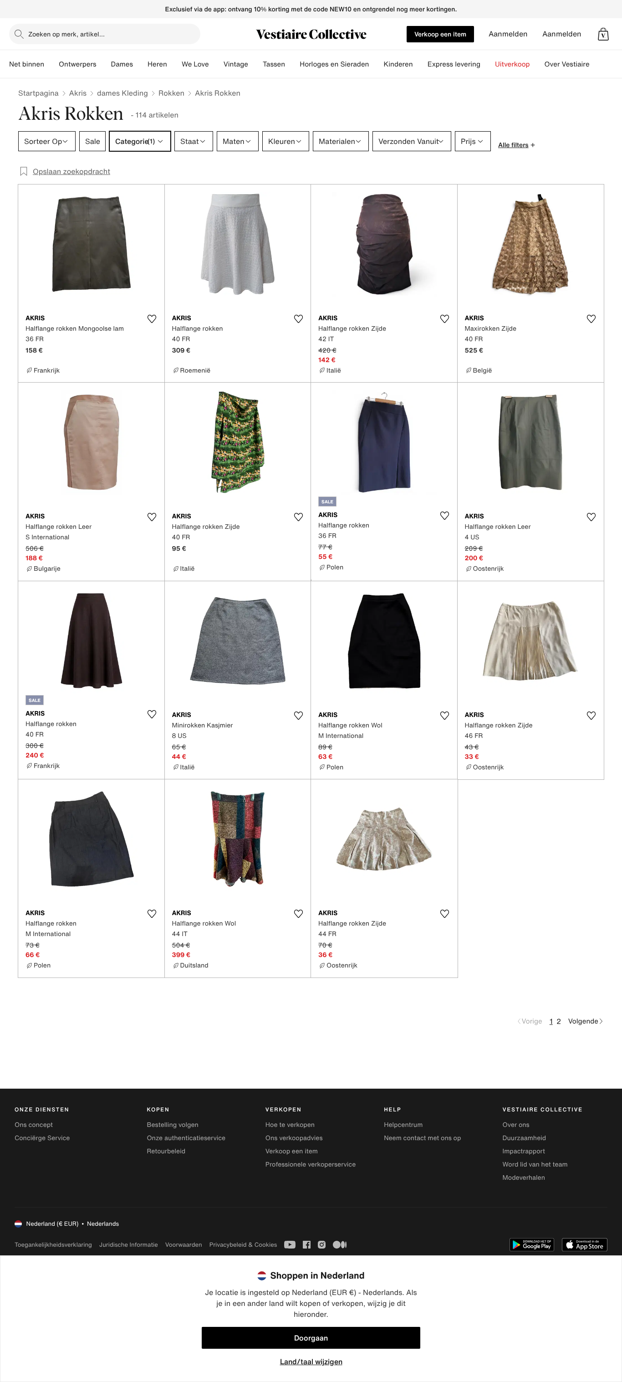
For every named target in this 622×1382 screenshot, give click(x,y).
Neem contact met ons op (422, 1138)
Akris (78, 92)
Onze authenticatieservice (186, 1138)
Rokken (171, 92)
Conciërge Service (42, 1138)
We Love (195, 64)
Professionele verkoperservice (310, 1164)
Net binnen (26, 64)
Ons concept (34, 1125)
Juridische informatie (128, 1244)
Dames (122, 64)
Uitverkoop (512, 64)
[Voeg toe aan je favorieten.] (152, 318)
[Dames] (140, 64)
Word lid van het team (535, 1164)
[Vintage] (255, 64)
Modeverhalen (524, 1177)
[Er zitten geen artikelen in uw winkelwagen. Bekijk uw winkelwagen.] (603, 34)
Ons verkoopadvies (294, 1138)
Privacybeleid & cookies (243, 1244)
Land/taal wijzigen (311, 1361)
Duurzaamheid (524, 1138)
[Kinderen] (420, 64)
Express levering (454, 64)
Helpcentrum (403, 1125)
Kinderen (398, 64)
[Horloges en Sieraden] (376, 64)
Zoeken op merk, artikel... (66, 34)
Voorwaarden (183, 1244)
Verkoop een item (440, 34)
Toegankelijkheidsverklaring (53, 1244)
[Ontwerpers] (103, 64)
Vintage (236, 64)
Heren (157, 64)
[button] (603, 34)
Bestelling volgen (172, 1125)
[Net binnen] (51, 64)
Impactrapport (524, 1151)
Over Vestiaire (567, 64)
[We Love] (216, 64)
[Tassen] (292, 64)
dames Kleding (122, 92)
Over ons (516, 1125)
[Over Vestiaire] (597, 64)
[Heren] (174, 64)
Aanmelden (508, 34)
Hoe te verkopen (290, 1125)
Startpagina (38, 92)
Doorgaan (311, 1337)
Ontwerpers (78, 64)
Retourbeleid (166, 1151)
